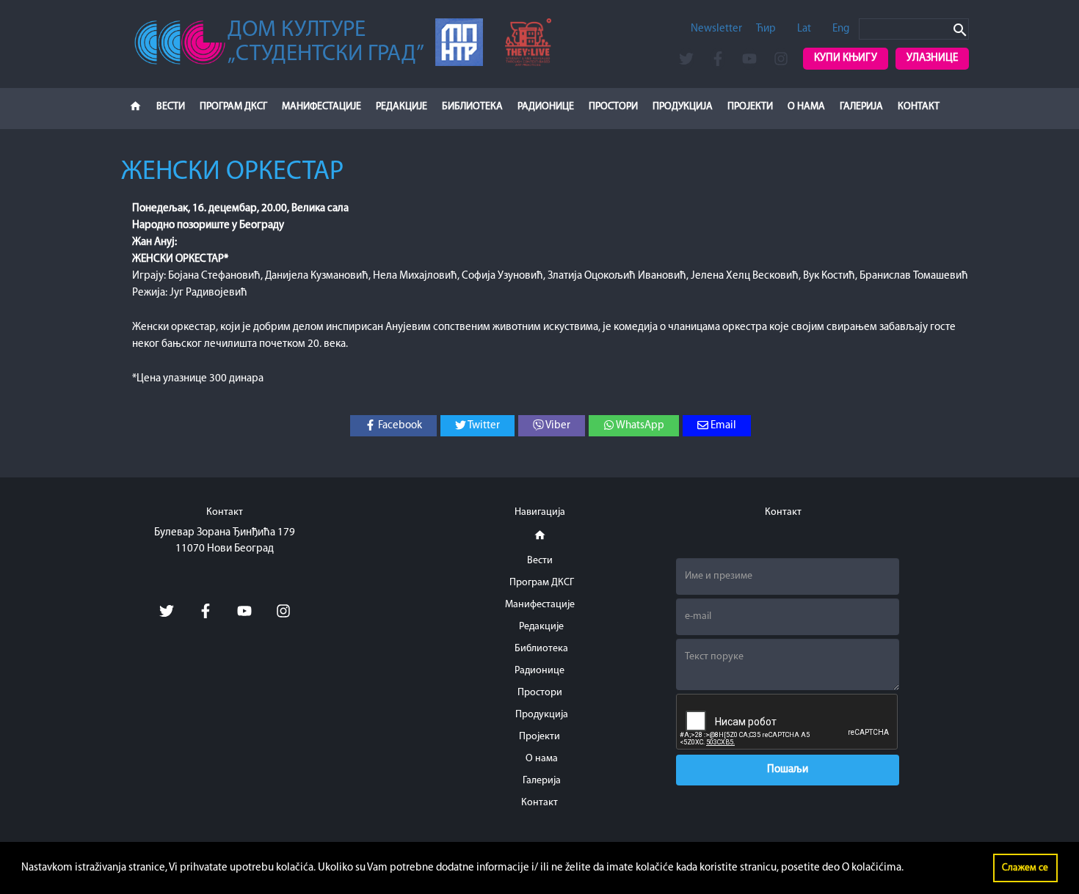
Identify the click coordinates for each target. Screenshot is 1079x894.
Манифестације (321, 106)
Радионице (545, 106)
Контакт (919, 106)
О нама (806, 106)
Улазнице (932, 58)
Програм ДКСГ (233, 106)
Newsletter (716, 28)
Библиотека (472, 106)
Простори (613, 106)
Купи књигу (845, 58)
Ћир (766, 28)
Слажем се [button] (1025, 868)
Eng (840, 28)
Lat (804, 28)
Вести (170, 106)
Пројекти (750, 106)
